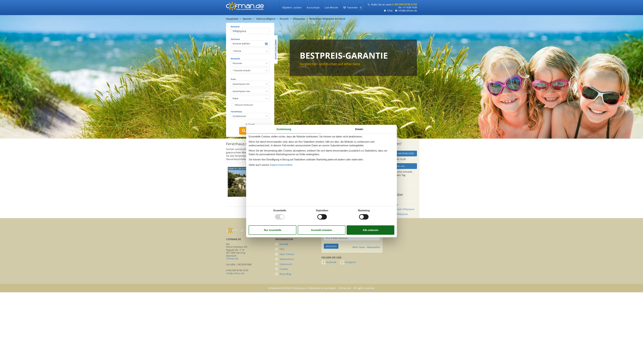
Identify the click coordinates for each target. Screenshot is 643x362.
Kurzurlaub (313, 7)
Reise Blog (285, 274)
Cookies (284, 268)
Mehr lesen (358, 247)
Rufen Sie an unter (394, 4)
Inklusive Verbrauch (243, 104)
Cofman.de (232, 258)
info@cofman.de (408, 10)
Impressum (286, 264)
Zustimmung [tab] (283, 129)
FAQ (282, 249)
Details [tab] (359, 129)
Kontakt (284, 244)
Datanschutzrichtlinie (281, 164)
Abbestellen (373, 247)
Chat (389, 10)
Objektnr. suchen (292, 7)
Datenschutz (287, 259)
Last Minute (331, 7)
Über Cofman (287, 254)
